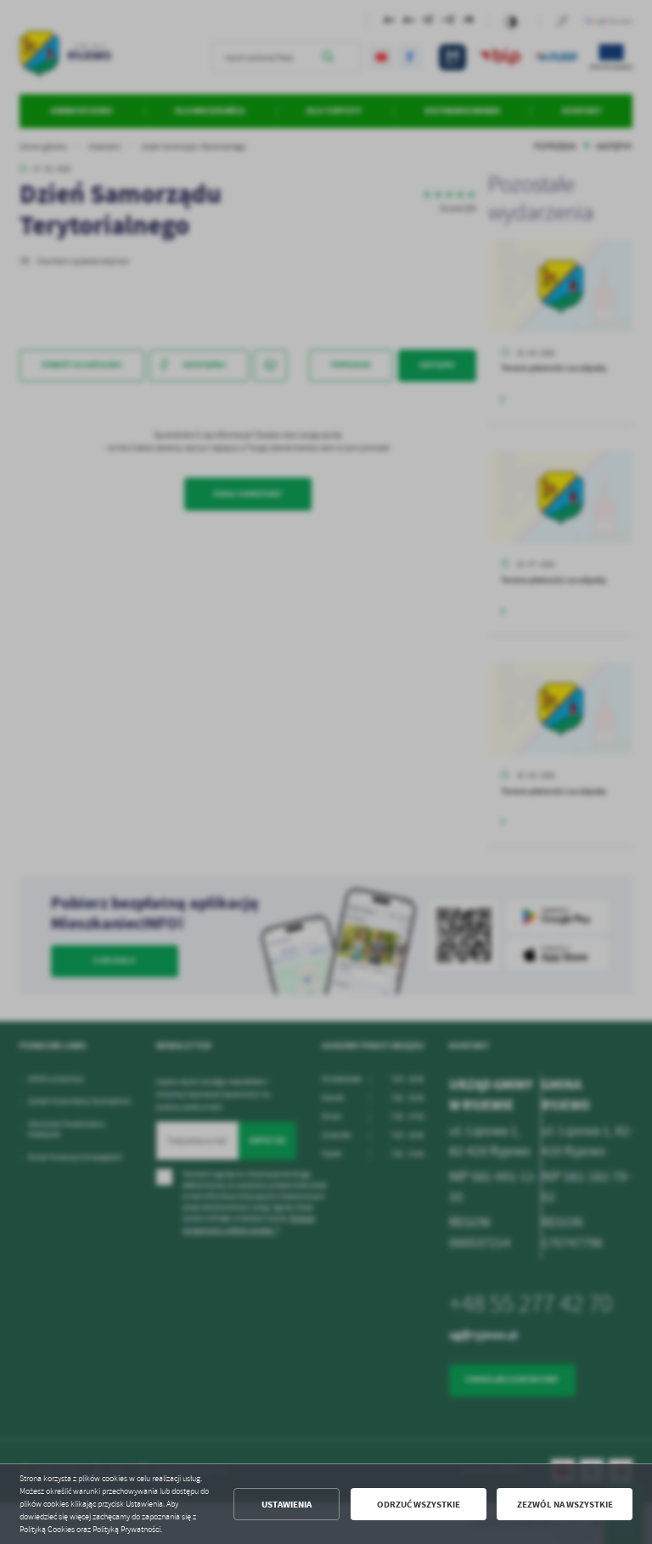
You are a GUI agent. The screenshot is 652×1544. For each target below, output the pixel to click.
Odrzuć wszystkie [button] (418, 1504)
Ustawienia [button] (286, 1504)
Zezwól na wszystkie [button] (565, 1504)
